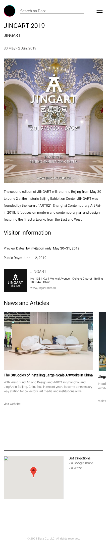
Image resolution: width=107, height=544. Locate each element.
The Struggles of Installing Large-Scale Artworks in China (48, 375)
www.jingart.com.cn (43, 287)
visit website (12, 403)
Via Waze (75, 468)
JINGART (12, 35)
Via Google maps (81, 463)
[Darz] (9, 11)
